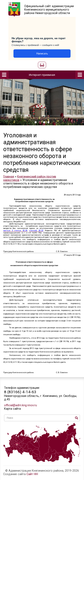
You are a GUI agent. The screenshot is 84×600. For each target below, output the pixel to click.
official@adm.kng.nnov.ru (20, 405)
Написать (42, 53)
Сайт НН (32, 474)
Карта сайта (12, 408)
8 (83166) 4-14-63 (20, 392)
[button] (35, 122)
